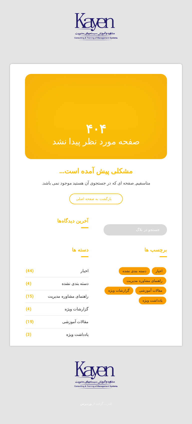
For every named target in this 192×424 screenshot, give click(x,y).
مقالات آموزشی (150, 290)
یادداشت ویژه (152, 300)
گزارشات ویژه (119, 290)
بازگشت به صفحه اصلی (94, 199)
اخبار (159, 271)
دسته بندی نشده (134, 271)
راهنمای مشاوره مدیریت (144, 281)
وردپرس (86, 404)
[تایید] (110, 229)
